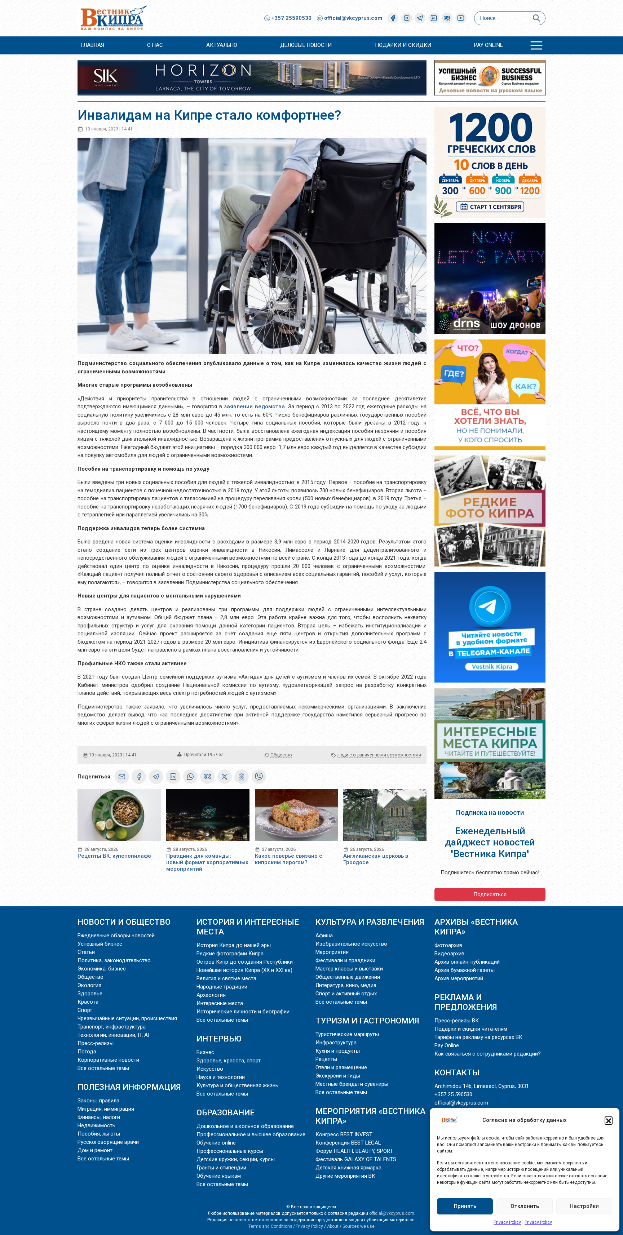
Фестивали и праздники (345, 960)
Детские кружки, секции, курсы (235, 1159)
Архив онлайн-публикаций (467, 962)
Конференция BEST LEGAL (348, 1143)
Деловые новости (306, 45)
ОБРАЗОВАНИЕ (225, 1112)
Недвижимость (96, 1125)
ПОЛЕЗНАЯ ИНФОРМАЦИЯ (129, 1087)
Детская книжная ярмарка (348, 1167)
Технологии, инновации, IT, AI (113, 1035)
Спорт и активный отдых (346, 993)
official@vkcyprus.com (353, 18)
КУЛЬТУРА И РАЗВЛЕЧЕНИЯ (369, 922)
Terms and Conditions (270, 1226)
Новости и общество (124, 922)
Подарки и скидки (403, 45)
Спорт (85, 1010)
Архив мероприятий (458, 978)
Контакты (457, 1072)
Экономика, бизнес (102, 968)
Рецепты (326, 1059)
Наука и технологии (220, 1077)
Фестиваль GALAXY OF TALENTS (355, 1159)
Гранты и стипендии (221, 1167)
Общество (281, 755)
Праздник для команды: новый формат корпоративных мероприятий (207, 862)
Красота (88, 1002)
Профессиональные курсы (229, 1151)
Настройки (584, 1206)
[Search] (536, 18)
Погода (87, 1051)
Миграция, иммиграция (106, 1109)
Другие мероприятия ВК (345, 1176)
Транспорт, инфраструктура (112, 1026)
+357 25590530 (291, 18)
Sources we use (359, 1226)
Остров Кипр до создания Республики (244, 962)
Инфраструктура (336, 1042)
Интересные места (219, 1003)
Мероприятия (332, 952)
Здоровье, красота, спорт (228, 1060)
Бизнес (205, 1052)
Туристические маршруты (347, 1034)
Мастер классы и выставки (349, 968)
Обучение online (216, 1143)
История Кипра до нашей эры (233, 945)
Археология (211, 995)
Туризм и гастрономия (367, 1020)
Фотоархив (448, 945)
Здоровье (90, 993)
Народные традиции (221, 986)
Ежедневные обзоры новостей (116, 935)
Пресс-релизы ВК (456, 1020)
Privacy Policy (507, 1222)
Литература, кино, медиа (345, 985)
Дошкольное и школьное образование (245, 1126)
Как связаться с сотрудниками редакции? (487, 1053)
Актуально (221, 45)
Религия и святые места (226, 978)
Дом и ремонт (95, 1150)
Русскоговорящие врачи (108, 1142)
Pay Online (488, 45)
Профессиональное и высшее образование (250, 1134)
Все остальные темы (103, 1068)
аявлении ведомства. (256, 406)
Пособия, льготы (99, 1133)
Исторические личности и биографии (243, 1011)
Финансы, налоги (99, 1117)
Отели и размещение (341, 1067)
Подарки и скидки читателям (470, 1029)
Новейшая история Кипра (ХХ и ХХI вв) (244, 970)
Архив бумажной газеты (464, 970)
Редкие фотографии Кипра (230, 953)
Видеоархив (449, 953)
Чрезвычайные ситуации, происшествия (127, 1018)
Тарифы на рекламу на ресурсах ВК (478, 1037)
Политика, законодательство (114, 960)
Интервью (219, 1038)
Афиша (324, 935)
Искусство (209, 1069)
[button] (608, 1120)
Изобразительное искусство (351, 944)
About (333, 1226)
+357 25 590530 (453, 1094)
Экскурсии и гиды (337, 1075)
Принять (465, 1206)
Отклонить (525, 1206)
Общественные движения (347, 977)
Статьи (86, 952)
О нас (155, 45)
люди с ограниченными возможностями (379, 755)
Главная (92, 45)
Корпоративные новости (108, 1060)
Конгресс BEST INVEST (343, 1134)
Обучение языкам (218, 1176)
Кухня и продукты (337, 1051)
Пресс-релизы (96, 1043)
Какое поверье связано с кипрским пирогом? (288, 859)
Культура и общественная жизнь (237, 1085)
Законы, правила (98, 1100)
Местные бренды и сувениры (351, 1084)
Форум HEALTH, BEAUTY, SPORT (354, 1151)
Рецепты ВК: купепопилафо (114, 856)
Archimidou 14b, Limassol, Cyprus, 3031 (481, 1086)
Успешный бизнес (100, 944)
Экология (89, 985)
